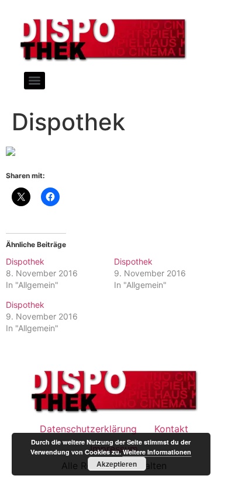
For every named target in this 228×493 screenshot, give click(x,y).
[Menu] (34, 80)
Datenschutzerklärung (88, 429)
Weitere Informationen (157, 451)
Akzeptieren (116, 464)
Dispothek (25, 261)
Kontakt (171, 429)
